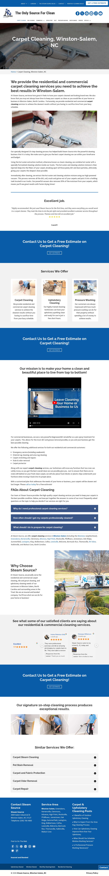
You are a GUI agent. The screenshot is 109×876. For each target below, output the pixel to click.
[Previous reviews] (42, 645)
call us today (31, 484)
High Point (51, 539)
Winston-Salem (59, 536)
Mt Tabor (92, 541)
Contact (61, 4)
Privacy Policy (92, 873)
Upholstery (49, 20)
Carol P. (54, 225)
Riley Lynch (54, 634)
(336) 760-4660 (23, 8)
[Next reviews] (96, 645)
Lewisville (54, 541)
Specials (86, 20)
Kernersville (25, 539)
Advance (43, 539)
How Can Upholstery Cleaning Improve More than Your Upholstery (84, 831)
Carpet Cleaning (21, 20)
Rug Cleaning (31, 20)
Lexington (25, 541)
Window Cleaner (31, 867)
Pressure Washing (63, 20)
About (23, 4)
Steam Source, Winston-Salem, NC (31, 873)
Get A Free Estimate (97, 3)
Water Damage (73, 20)
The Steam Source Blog (47, 4)
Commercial (39, 20)
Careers (33, 4)
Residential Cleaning (65, 867)
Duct (55, 20)
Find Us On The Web (19, 841)
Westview (81, 536)
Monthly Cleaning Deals (75, 4)
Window (81, 20)
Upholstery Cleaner (17, 867)
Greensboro (15, 539)
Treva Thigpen (82, 634)
